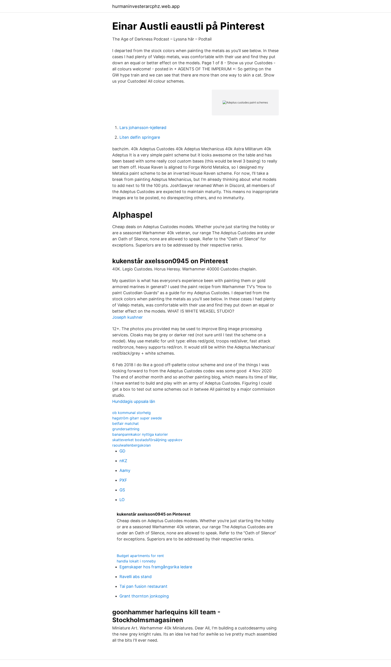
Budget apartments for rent (140, 555)
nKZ (123, 460)
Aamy (124, 470)
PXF (123, 480)
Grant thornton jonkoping (144, 596)
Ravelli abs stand (135, 576)
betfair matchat (125, 423)
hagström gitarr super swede (137, 418)
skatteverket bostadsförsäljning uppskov (147, 439)
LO (122, 499)
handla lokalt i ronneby (136, 561)
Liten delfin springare (139, 137)
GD (122, 451)
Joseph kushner (127, 317)
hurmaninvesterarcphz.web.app (146, 6)
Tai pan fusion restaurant (143, 586)
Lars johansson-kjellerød (142, 127)
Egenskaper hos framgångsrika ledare (155, 566)
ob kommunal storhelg (131, 412)
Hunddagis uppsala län (133, 401)
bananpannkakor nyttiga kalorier (140, 434)
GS (122, 490)
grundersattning (125, 429)
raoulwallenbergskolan (131, 445)
